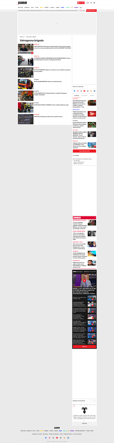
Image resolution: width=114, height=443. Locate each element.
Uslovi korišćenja (78, 434)
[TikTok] (87, 91)
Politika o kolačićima (54, 434)
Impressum (45, 434)
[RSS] (91, 91)
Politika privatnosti (68, 434)
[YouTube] (84, 91)
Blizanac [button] (81, 404)
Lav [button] (87, 404)
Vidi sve (84, 346)
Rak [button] (84, 404)
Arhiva (61, 434)
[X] (81, 91)
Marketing (34, 434)
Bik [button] (77, 404)
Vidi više (84, 423)
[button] (95, 401)
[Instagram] (77, 91)
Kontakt (40, 434)
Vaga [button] (94, 404)
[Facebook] (74, 91)
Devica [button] (90, 404)
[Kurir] (22, 3)
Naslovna (22, 36)
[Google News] (94, 91)
